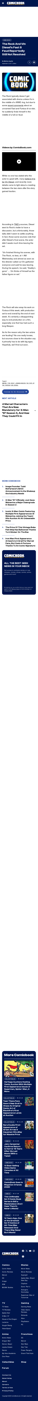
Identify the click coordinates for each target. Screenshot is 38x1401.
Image (4, 1281)
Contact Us (6, 1375)
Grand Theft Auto (27, 1353)
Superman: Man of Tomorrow (27, 1296)
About (4, 1381)
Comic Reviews (7, 1272)
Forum (5, 1368)
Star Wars (24, 1344)
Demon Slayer (7, 1344)
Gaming (25, 1303)
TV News (5, 1307)
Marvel (4, 1275)
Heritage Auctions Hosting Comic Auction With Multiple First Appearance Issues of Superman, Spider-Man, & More (18, 1087)
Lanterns (5, 1322)
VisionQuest (6, 1328)
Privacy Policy (8, 591)
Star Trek (24, 1347)
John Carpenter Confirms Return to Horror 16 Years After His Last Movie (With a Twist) (13, 1150)
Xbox (23, 1318)
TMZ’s (17, 224)
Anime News (6, 1338)
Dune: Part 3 (25, 1287)
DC (3, 1278)
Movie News (25, 1269)
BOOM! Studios (7, 1287)
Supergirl (24, 1275)
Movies (23, 383)
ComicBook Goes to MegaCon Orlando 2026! (13, 1184)
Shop (23, 1362)
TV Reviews (6, 1310)
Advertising (7, 1378)
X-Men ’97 (5, 1316)
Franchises (27, 1334)
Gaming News (26, 1307)
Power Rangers (26, 1350)
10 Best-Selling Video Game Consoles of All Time (11, 1169)
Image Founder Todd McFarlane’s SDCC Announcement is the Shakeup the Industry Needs (20, 490)
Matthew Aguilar (8, 61)
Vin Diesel (14, 385)
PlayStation (25, 1321)
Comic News (6, 1269)
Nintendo (24, 1315)
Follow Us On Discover (15, 392)
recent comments (15, 105)
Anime (5, 1334)
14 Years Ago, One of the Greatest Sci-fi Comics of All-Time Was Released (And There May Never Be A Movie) (13, 1225)
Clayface (24, 1283)
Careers (5, 1384)
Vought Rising (7, 1325)
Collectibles (10, 1079)
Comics (7, 1141)
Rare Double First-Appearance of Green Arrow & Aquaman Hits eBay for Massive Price (12, 1130)
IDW (3, 1284)
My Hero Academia (9, 1353)
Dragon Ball (6, 1341)
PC (22, 1324)
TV (3, 1303)
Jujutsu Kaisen (7, 1347)
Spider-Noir (6, 1313)
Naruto (4, 1350)
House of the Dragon (9, 1319)
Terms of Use (15, 589)
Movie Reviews (26, 1272)
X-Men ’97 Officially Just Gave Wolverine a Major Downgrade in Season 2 (20, 502)
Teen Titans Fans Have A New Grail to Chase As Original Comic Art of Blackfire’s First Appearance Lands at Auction (12, 1108)
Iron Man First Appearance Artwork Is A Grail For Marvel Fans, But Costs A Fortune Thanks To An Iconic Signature (20, 542)
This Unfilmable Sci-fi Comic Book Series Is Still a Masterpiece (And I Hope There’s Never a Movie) (13, 1203)
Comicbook (7, 40)
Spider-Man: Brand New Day (27, 1279)
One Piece (6, 1356)
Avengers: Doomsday (25, 1291)
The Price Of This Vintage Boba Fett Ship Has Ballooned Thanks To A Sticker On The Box (20, 529)
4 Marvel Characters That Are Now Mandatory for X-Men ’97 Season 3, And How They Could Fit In (15, 410)
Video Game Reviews (25, 1311)
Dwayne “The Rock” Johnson (11, 383)
